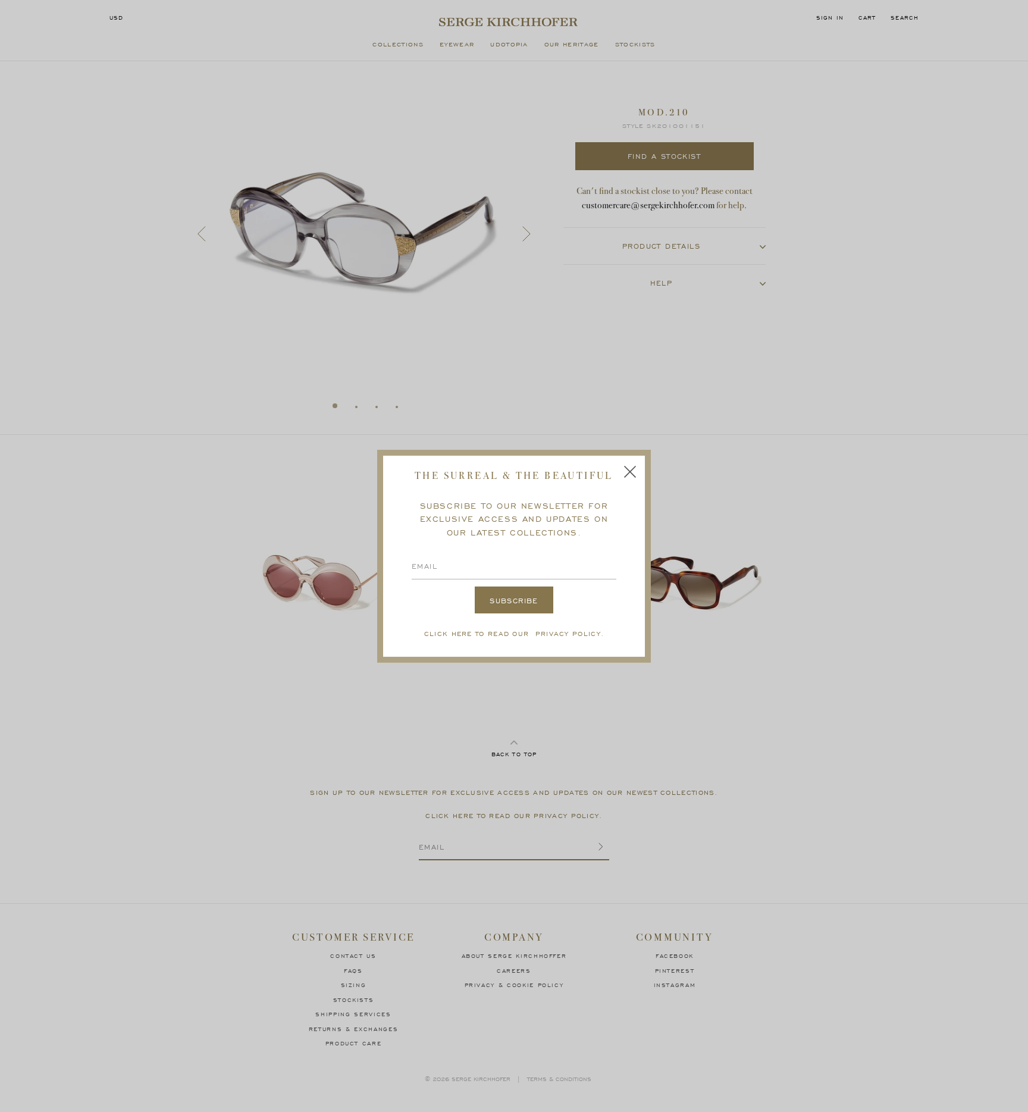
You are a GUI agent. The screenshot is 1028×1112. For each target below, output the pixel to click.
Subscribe (514, 600)
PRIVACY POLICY (568, 633)
